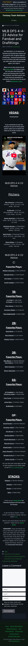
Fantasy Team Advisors (14, 15)
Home (7, 626)
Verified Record (9, 631)
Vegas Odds (10, 69)
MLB (5, 551)
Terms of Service (14, 634)
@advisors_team (16, 81)
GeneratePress (15, 641)
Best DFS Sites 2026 (14, 636)
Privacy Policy (19, 631)
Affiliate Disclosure (12, 629)
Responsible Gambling (16, 626)
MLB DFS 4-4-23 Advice (12, 554)
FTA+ (16, 517)
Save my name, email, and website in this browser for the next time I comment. (13, 604)
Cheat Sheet (17, 500)
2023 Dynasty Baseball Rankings (14, 556)
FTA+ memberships (17, 467)
